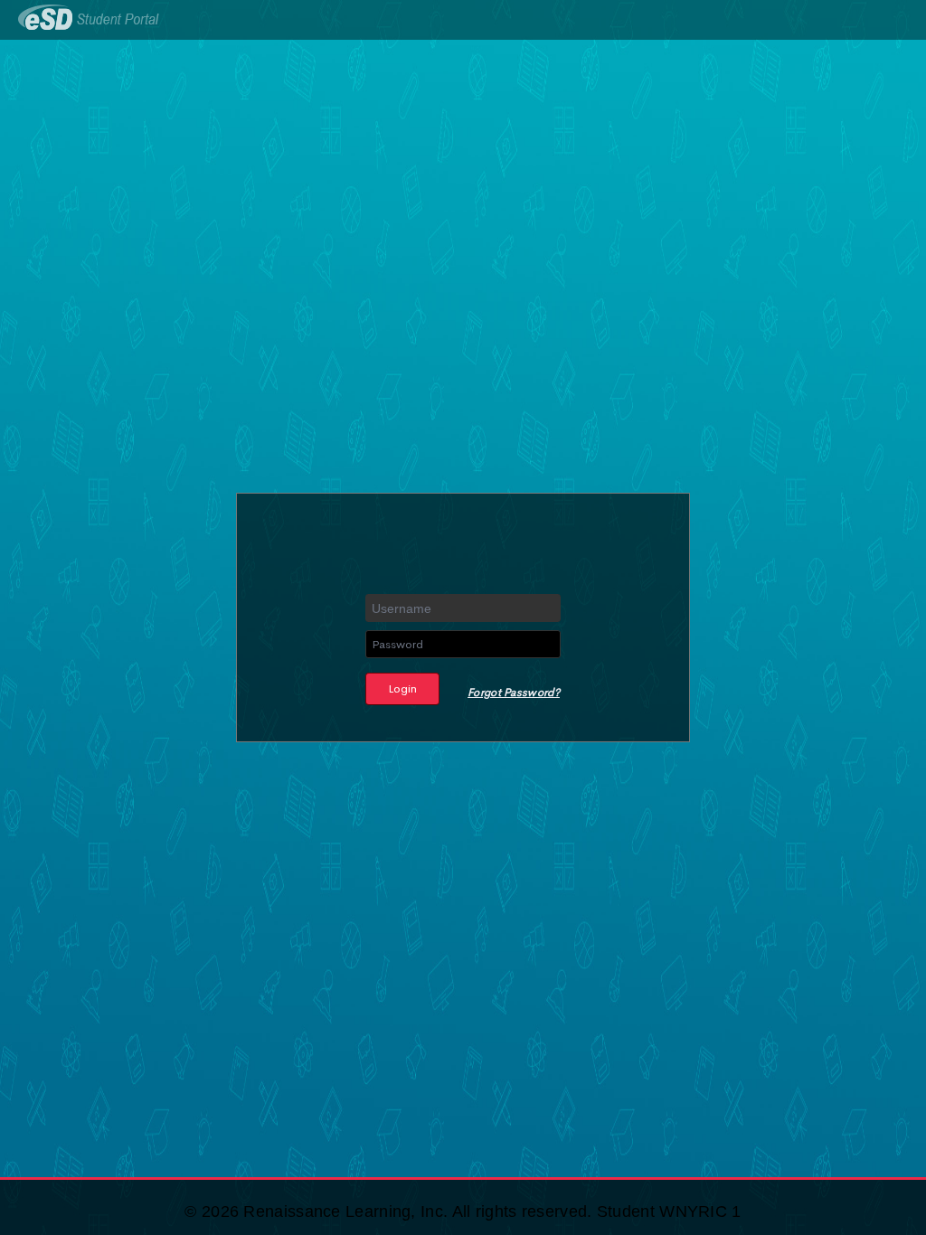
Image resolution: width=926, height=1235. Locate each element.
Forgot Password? (514, 692)
